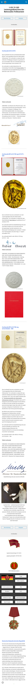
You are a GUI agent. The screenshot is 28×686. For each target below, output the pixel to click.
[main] (14, 9)
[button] (2, 2)
